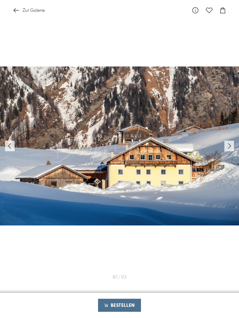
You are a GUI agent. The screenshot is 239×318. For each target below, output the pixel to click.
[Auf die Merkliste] (209, 10)
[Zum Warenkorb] (223, 10)
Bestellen (122, 305)
